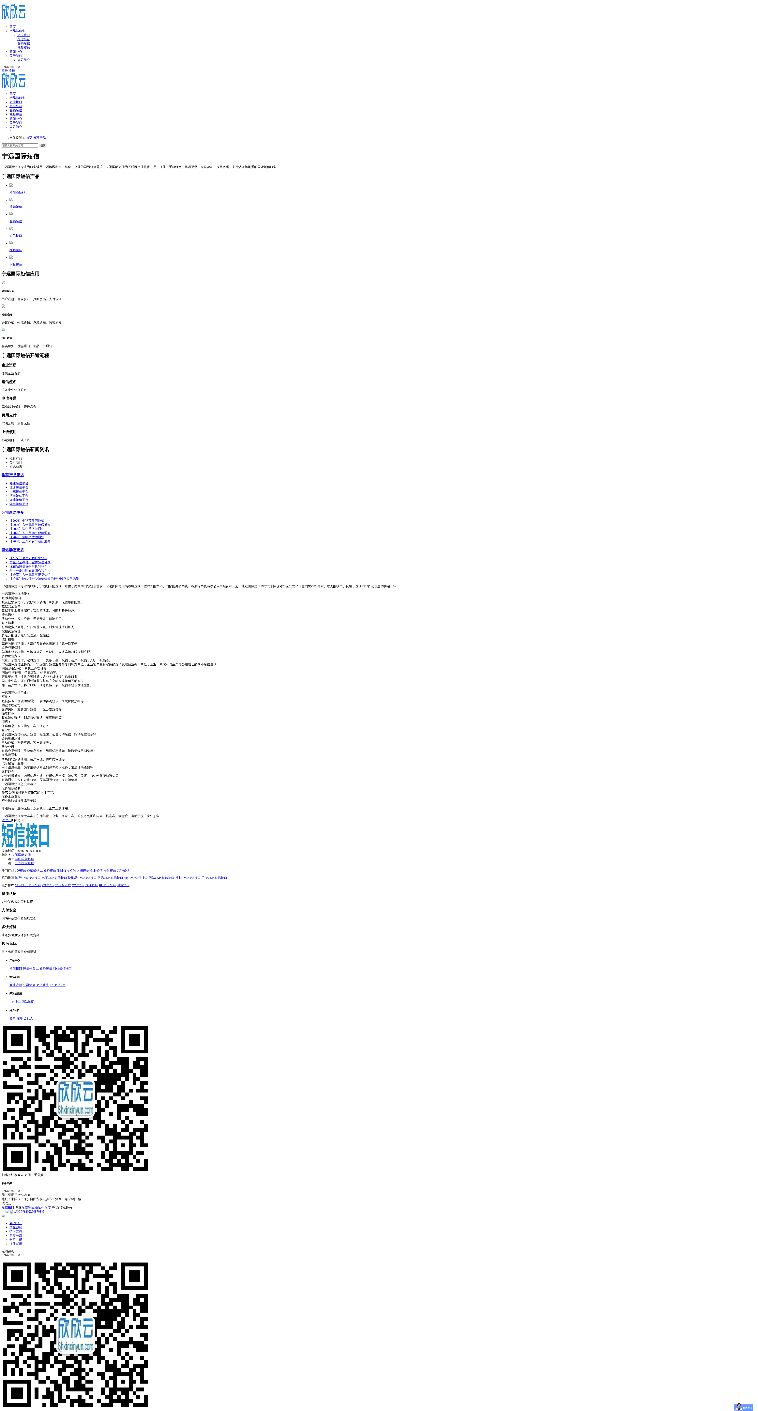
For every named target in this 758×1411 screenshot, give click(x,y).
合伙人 (28, 1018)
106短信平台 (107, 885)
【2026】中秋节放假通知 (26, 520)
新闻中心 (15, 51)
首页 (12, 26)
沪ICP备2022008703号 (29, 1211)
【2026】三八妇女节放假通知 (30, 541)
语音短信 (109, 870)
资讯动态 (9, 550)
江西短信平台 (18, 487)
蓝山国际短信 (24, 859)
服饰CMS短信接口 (110, 877)
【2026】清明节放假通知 (26, 537)
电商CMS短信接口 (54, 877)
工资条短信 (48, 870)
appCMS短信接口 (136, 877)
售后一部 (15, 1235)
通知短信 (33, 870)
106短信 (20, 870)
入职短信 (83, 870)
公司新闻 (9, 512)
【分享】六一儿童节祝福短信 (30, 574)
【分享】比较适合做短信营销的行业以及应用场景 (44, 579)
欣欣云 (6, 820)
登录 (5, 70)
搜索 (43, 145)
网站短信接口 (62, 968)
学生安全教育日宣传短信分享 (30, 562)
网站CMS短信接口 (161, 877)
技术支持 (15, 1231)
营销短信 (23, 43)
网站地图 (28, 1001)
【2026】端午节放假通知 (26, 529)
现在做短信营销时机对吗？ (28, 566)
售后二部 (15, 1239)
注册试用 (15, 1244)
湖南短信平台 (18, 504)
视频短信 (23, 47)
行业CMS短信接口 (188, 877)
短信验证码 (63, 885)
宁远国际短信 (21, 855)
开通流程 (15, 985)
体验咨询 (15, 1227)
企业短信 (96, 870)
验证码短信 (43, 1207)
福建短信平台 (18, 483)
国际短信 (123, 885)
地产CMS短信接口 (28, 877)
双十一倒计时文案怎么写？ (28, 570)
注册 (12, 70)
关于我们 (15, 55)
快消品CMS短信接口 (82, 877)
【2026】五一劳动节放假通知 (30, 533)
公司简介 (23, 60)
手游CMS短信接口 (214, 877)
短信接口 (23, 35)
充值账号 (42, 985)
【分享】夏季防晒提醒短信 (28, 558)
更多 (20, 475)
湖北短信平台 (18, 500)
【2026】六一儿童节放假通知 (30, 524)
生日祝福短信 (66, 870)
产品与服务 (17, 31)
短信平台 (23, 39)
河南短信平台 (18, 495)
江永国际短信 (24, 863)
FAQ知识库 (58, 985)
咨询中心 (15, 1223)
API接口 (15, 1001)
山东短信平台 (18, 491)
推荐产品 (39, 137)
